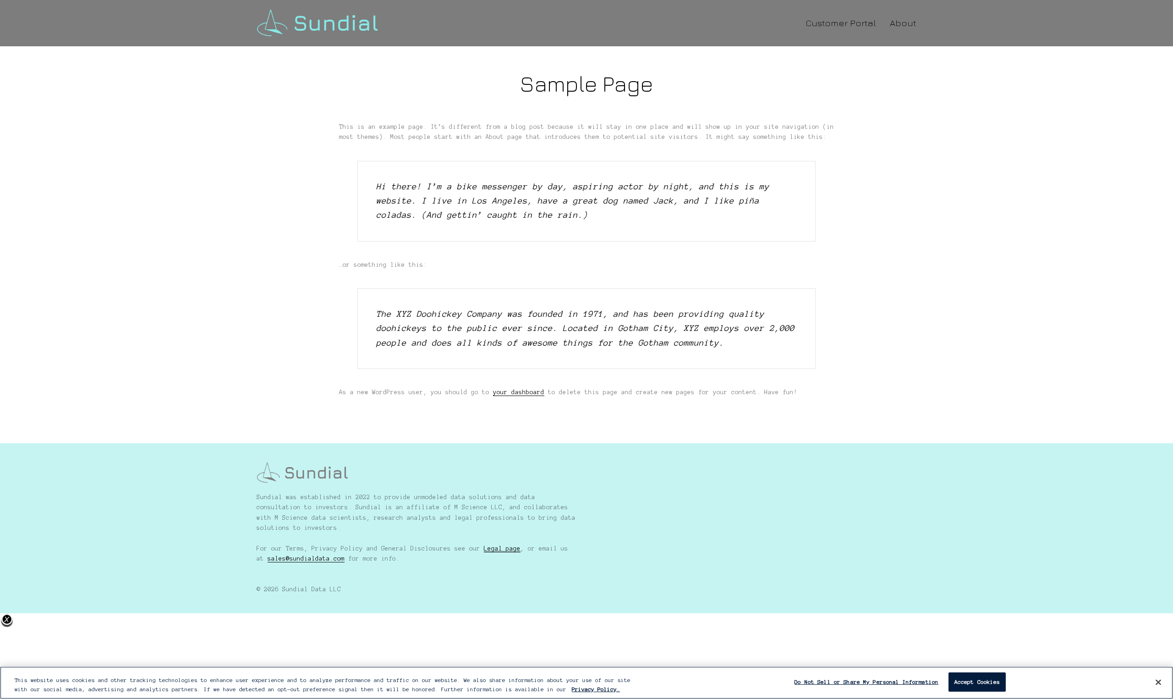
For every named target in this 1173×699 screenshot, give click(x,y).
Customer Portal (841, 23)
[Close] (1158, 682)
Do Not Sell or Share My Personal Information (866, 682)
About (903, 23)
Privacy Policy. (596, 689)
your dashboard (518, 392)
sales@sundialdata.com (306, 559)
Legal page (502, 548)
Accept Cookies (977, 682)
